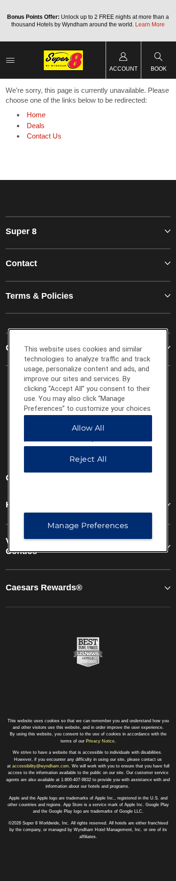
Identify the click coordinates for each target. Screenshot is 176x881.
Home (36, 115)
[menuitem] (10, 60)
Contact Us (44, 136)
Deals (36, 126)
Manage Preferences (87, 525)
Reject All (88, 459)
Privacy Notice (100, 741)
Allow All (88, 428)
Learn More (150, 24)
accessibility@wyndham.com (40, 766)
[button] (88, 588)
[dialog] (88, 440)
